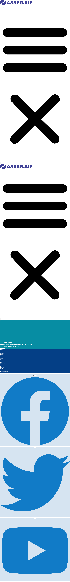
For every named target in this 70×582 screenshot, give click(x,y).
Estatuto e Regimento (6, 8)
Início (2, 6)
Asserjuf (3, 7)
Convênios (3, 10)
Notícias (3, 161)
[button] (35, 84)
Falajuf (3, 160)
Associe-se (3, 9)
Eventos (3, 11)
